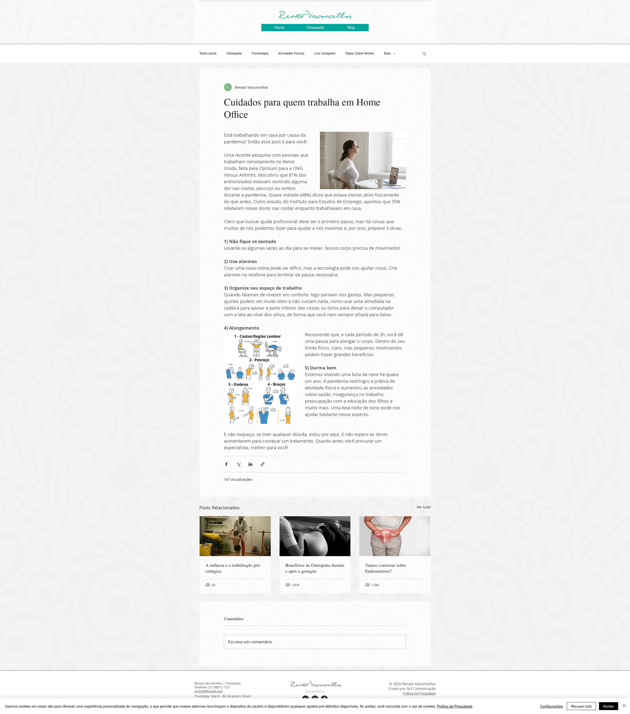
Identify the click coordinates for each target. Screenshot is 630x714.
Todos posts (208, 53)
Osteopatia (234, 53)
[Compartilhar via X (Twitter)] (238, 464)
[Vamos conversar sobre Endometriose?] (394, 536)
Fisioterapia (260, 53)
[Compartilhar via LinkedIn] (250, 464)
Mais (387, 53)
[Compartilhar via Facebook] (226, 464)
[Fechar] (624, 706)
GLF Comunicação (421, 688)
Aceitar (608, 706)
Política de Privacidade (419, 693)
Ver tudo (424, 507)
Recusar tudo (581, 706)
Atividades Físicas (291, 53)
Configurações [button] (551, 706)
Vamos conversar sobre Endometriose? (385, 568)
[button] (424, 53)
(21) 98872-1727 (219, 687)
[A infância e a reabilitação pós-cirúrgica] (235, 536)
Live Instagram (324, 53)
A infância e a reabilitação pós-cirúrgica (233, 568)
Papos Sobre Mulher (359, 53)
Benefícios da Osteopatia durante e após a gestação (315, 568)
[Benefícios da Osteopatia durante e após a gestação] (315, 536)
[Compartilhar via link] (262, 464)
